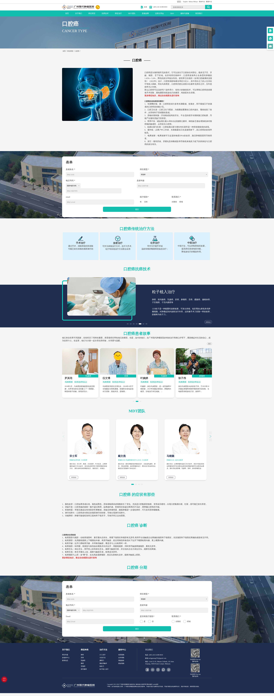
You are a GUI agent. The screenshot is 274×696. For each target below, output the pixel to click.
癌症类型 (91, 13)
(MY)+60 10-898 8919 (160, 7)
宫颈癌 (83, 666)
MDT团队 (132, 13)
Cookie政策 (155, 684)
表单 (145, 7)
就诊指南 (121, 663)
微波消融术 (103, 663)
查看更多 (208, 322)
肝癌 (82, 657)
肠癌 (82, 663)
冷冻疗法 (103, 657)
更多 (209, 343)
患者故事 (145, 13)
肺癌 (82, 655)
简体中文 (202, 1)
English (185, 1)
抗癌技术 (105, 13)
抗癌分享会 (159, 13)
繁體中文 (209, 1)
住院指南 (121, 655)
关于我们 (78, 13)
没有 (146, 202)
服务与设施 (184, 13)
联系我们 (198, 13)
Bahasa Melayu (193, 1)
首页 (67, 13)
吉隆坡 (174, 202)
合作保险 (121, 657)
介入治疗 (103, 655)
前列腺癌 (84, 669)
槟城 (181, 202)
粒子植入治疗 (104, 669)
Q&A (172, 13)
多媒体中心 (66, 657)
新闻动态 (65, 660)
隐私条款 (138, 684)
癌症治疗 (118, 13)
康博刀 (102, 660)
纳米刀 (102, 666)
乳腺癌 (83, 660)
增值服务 (121, 660)
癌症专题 (65, 655)
